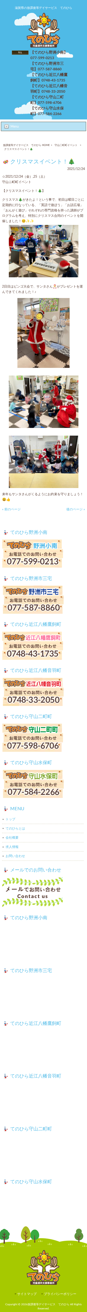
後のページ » (75, 509)
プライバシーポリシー (60, 1294)
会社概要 (12, 837)
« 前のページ (11, 509)
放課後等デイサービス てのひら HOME (26, 145)
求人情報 (12, 847)
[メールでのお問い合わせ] (43, 893)
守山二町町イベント (66, 145)
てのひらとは (15, 828)
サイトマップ (27, 1294)
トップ (10, 819)
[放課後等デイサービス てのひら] (43, 46)
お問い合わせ (15, 856)
